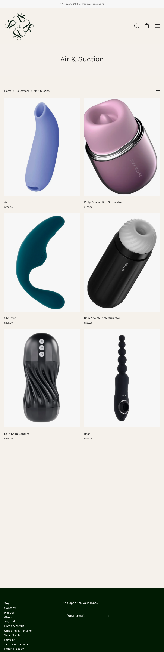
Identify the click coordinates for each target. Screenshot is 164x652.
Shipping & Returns (18, 630)
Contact (10, 607)
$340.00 (8, 438)
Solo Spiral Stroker (16, 433)
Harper (9, 612)
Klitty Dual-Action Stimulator (103, 202)
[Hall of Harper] (19, 26)
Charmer (10, 317)
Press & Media (14, 626)
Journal (9, 621)
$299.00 (8, 322)
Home (8, 90)
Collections (22, 90)
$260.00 (8, 207)
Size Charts (12, 635)
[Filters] (158, 91)
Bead (87, 433)
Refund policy (14, 648)
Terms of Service (16, 644)
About (8, 617)
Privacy (9, 639)
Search (9, 603)
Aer (6, 202)
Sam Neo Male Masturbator (102, 317)
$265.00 (88, 438)
